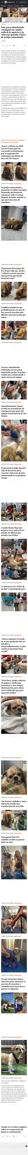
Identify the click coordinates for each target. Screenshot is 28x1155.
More (22, 5)
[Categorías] (2, 2)
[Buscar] (17, 2)
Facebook (15, 142)
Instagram (21, 140)
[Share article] (24, 164)
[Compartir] (24, 45)
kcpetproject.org (6, 142)
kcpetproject (18, 183)
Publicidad (3, 5)
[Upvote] (3, 45)
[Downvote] (7, 45)
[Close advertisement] (26, 1146)
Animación (16, 5)
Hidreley (4, 40)
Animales (10, 5)
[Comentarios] (13, 45)
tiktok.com (14, 140)
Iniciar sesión (23, 2)
